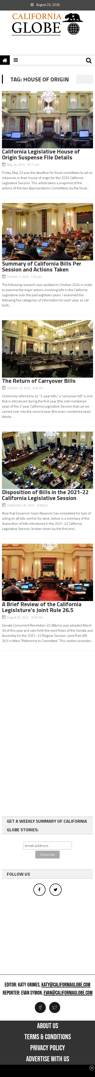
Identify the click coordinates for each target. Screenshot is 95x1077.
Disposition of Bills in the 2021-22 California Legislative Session (45, 494)
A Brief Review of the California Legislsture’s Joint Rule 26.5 (41, 607)
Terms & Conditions (47, 1037)
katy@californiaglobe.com (65, 985)
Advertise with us (47, 1059)
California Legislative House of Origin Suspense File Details (41, 154)
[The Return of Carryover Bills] (47, 349)
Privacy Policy (47, 1048)
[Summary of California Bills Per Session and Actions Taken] (47, 231)
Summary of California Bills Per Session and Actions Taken (41, 266)
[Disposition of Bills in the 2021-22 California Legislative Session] (47, 460)
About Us (47, 1026)
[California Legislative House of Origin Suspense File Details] (47, 119)
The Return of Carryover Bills (39, 380)
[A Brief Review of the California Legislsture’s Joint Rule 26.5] (47, 572)
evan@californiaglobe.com (68, 993)
